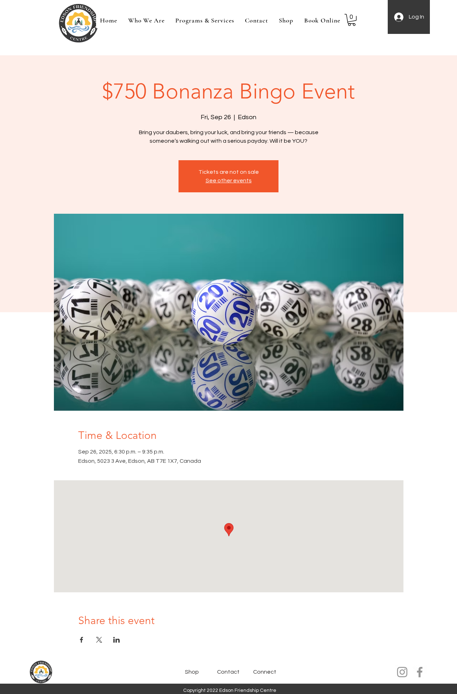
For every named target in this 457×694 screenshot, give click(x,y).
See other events (229, 180)
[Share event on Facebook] (81, 640)
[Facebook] (420, 672)
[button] (352, 20)
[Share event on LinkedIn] (116, 640)
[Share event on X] (99, 640)
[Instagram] (402, 672)
